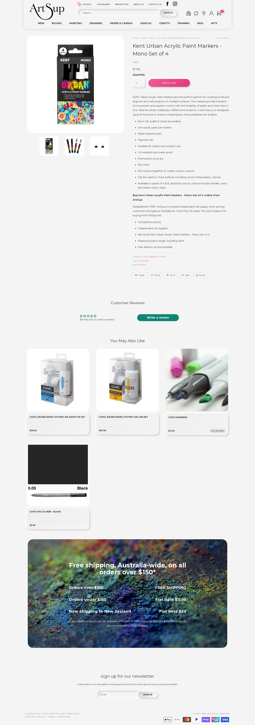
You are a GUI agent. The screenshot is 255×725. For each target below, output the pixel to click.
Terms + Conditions (59, 717)
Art (146, 256)
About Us (138, 4)
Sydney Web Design (204, 714)
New (41, 23)
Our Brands (103, 4)
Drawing (96, 23)
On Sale (87, 4)
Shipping (30, 717)
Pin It (172, 275)
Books (57, 23)
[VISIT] (204, 14)
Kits (214, 23)
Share (157, 275)
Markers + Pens (147, 38)
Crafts (164, 23)
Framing (184, 23)
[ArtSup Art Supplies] (46, 19)
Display (146, 23)
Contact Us (155, 4)
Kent (136, 62)
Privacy (41, 717)
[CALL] (196, 14)
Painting (75, 23)
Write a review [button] (158, 317)
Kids (200, 23)
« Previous (218, 38)
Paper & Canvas (121, 23)
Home (135, 38)
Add (187, 275)
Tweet (141, 275)
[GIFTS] (188, 14)
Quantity (139, 74)
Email (202, 275)
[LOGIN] (211, 14)
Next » (227, 38)
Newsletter (122, 4)
